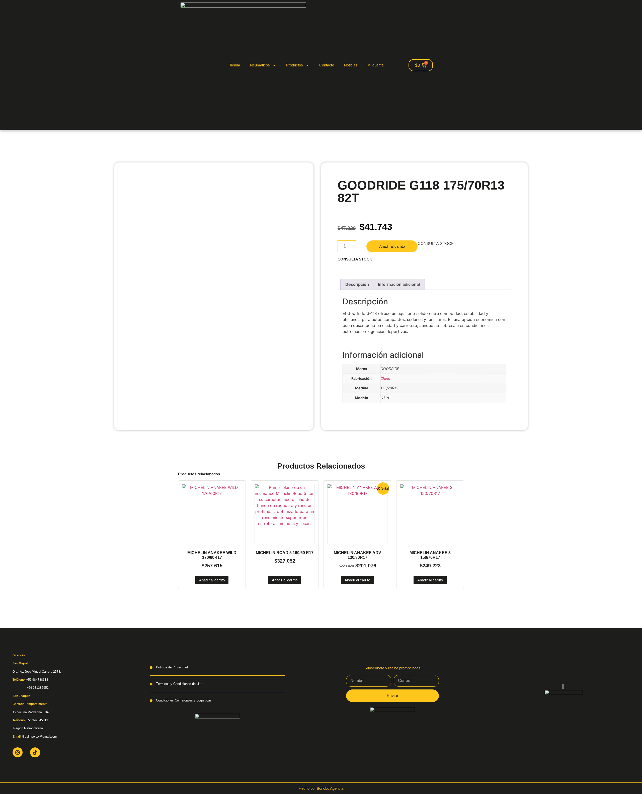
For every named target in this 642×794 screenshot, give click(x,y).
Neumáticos (260, 65)
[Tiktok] (35, 752)
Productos (294, 65)
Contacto (326, 65)
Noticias (350, 65)
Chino (385, 378)
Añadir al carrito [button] (212, 580)
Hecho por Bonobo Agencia (321, 788)
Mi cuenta (375, 65)
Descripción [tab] (357, 284)
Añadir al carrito (392, 246)
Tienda (234, 65)
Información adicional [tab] (399, 284)
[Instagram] (18, 752)
